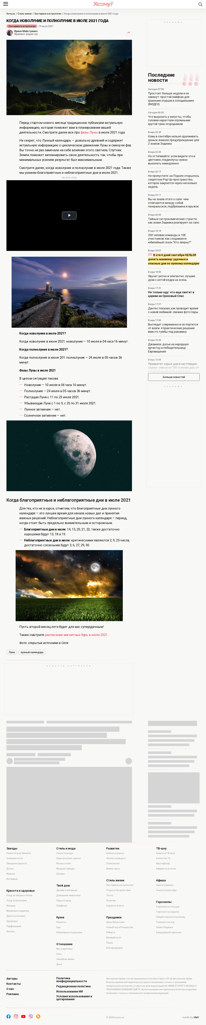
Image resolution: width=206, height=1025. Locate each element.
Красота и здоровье (20, 890)
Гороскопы (164, 902)
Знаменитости (14, 858)
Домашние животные (68, 895)
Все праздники (114, 948)
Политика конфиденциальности (71, 980)
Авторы (12, 978)
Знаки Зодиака (164, 927)
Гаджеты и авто (115, 905)
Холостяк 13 (163, 858)
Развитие (112, 848)
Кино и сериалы (164, 885)
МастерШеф (163, 863)
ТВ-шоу (161, 848)
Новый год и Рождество (119, 927)
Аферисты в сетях (166, 868)
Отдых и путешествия (118, 890)
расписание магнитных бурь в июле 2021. (76, 635)
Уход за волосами (16, 900)
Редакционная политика (73, 986)
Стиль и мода (65, 848)
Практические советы (68, 858)
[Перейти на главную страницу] (103, 4)
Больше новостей (174, 377)
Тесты (109, 895)
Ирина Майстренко (26, 31)
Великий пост (113, 937)
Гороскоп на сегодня (167, 906)
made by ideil (191, 1017)
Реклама (12, 994)
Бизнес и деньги (115, 853)
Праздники (114, 917)
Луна (12, 652)
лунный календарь (32, 652)
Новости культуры (166, 890)
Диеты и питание (15, 916)
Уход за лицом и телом (19, 895)
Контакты (13, 983)
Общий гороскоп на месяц (170, 917)
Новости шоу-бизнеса (18, 853)
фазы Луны (89, 132)
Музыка (10, 873)
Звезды (11, 848)
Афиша (161, 880)
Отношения (64, 944)
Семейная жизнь (65, 959)
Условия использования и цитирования (74, 998)
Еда (58, 927)
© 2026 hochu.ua (115, 1017)
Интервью (12, 879)
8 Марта (110, 932)
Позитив (111, 900)
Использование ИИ (69, 991)
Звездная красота (16, 863)
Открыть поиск (200, 4)
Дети (59, 964)
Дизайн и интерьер (66, 890)
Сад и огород (63, 900)
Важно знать (113, 868)
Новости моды (64, 853)
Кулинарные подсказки (69, 932)
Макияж (10, 905)
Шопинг (60, 873)
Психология (112, 863)
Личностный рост (116, 858)
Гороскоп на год (165, 922)
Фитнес (10, 931)
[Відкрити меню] (5, 3)
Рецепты (61, 922)
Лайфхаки (61, 905)
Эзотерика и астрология (21, 26)
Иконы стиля (63, 863)
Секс (59, 954)
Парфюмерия (13, 926)
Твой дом (63, 885)
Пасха (109, 942)
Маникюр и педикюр (17, 911)
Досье (10, 868)
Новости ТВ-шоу (165, 853)
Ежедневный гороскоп (168, 932)
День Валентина (115, 922)
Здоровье (12, 921)
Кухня (60, 917)
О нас (10, 988)
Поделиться (129, 32)
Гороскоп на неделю (167, 912)
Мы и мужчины (64, 949)
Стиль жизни (115, 880)
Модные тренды (65, 868)
